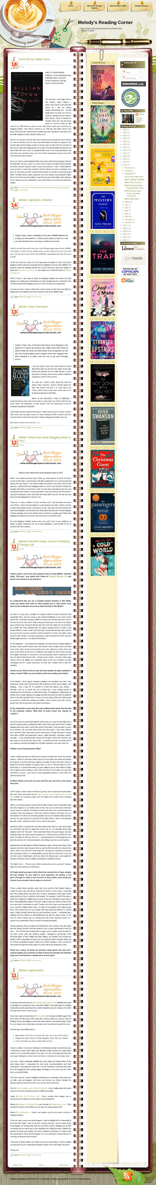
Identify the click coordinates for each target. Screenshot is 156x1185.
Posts (127, 72)
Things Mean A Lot (58, 1104)
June (127, 208)
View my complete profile (139, 120)
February (128, 219)
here (37, 422)
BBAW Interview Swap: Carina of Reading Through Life (132, 193)
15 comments (36, 427)
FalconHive (46, 1179)
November (129, 168)
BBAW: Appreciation (31, 970)
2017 (125, 150)
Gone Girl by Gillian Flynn (34, 59)
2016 (125, 153)
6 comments (22, 190)
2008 (125, 234)
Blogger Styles (84, 1179)
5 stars (21, 187)
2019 (125, 144)
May (127, 210)
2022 (125, 135)
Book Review (29, 187)
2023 (125, 132)
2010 (125, 228)
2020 (125, 141)
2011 (125, 225)
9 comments (35, 297)
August (128, 202)
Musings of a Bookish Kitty (28, 1104)
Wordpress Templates (59, 1179)
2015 (125, 156)
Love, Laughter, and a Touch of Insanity (32, 1088)
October (128, 171)
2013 (125, 162)
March (127, 216)
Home (70, 6)
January (128, 222)
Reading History (141, 6)
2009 (125, 231)
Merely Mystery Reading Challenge (47, 187)
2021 (125, 138)
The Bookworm (23, 1112)
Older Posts (63, 1165)
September (129, 174)
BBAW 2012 (23, 297)
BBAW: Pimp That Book (33, 306)
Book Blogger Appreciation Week (45, 1002)
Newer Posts (18, 1165)
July (126, 205)
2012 (125, 165)
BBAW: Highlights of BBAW (35, 200)
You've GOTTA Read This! (28, 1096)
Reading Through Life (58, 576)
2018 (125, 147)
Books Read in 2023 (118, 6)
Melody (141, 114)
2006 (125, 240)
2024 (125, 130)
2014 (125, 159)
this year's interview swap (27, 270)
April (127, 214)
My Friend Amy (40, 1016)
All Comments (130, 78)
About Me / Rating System (94, 7)
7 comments (35, 1155)
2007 (125, 237)
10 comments (36, 531)
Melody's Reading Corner (105, 22)
